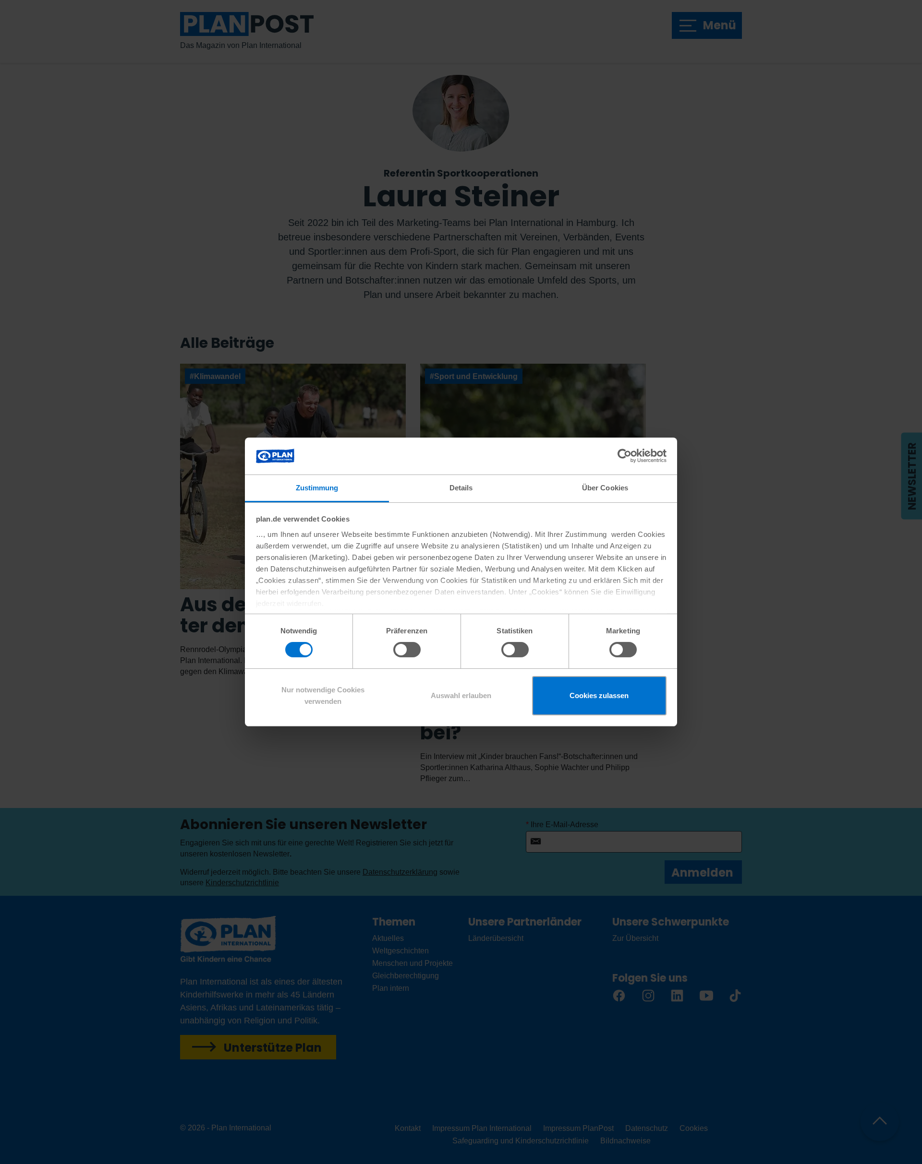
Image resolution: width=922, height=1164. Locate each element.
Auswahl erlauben (461, 695)
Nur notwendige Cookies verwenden (322, 695)
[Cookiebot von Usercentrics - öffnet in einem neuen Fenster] (624, 456)
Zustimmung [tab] (317, 488)
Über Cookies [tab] (605, 488)
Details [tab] (461, 488)
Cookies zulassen (599, 695)
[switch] (407, 649)
